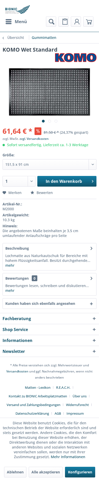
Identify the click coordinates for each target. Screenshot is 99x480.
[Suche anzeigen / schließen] (51, 22)
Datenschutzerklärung (32, 413)
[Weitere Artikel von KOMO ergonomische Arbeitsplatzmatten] (75, 57)
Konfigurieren (80, 472)
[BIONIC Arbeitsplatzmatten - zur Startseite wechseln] (17, 9)
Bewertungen (17, 278)
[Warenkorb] (88, 22)
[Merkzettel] (63, 22)
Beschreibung (17, 248)
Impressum (75, 413)
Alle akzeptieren (45, 472)
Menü (21, 21)
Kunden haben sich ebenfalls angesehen (40, 303)
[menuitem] (16, 22)
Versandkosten (17, 371)
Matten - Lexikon (38, 387)
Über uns (80, 396)
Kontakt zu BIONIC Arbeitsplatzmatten (38, 396)
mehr (9, 265)
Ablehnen (15, 472)
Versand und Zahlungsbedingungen (33, 404)
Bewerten (44, 192)
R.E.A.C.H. (63, 387)
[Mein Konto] (76, 22)
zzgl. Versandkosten (34, 139)
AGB (58, 413)
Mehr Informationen (68, 456)
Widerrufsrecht (77, 404)
